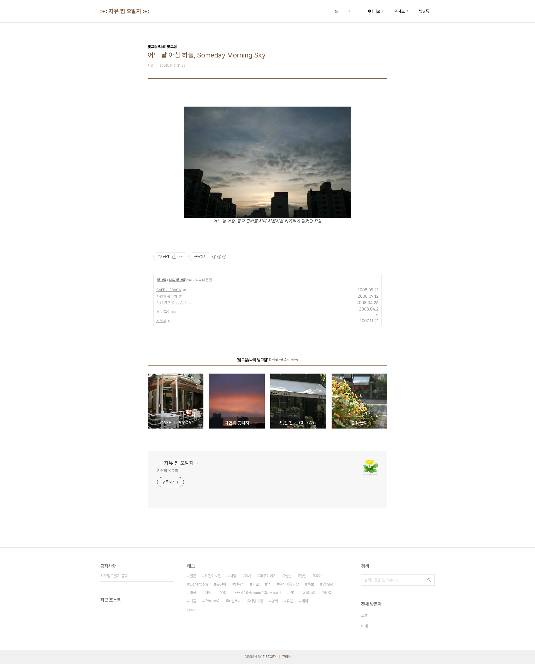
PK (292, 592)
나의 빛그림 (177, 280)
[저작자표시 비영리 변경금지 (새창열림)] (219, 256)
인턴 (303, 576)
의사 (248, 576)
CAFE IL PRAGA (168, 290)
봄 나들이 (163, 311)
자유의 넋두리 (167, 470)
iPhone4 (212, 601)
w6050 (309, 592)
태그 (352, 11)
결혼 (192, 576)
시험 (233, 576)
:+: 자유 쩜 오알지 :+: (124, 11)
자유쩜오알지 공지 (114, 576)
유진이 (221, 584)
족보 (310, 584)
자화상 (161, 321)
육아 (318, 576)
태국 (192, 592)
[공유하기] (174, 256)
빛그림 (161, 280)
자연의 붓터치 (166, 296)
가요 (255, 584)
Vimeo (328, 584)
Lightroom (198, 584)
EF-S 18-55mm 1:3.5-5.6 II (258, 592)
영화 (274, 601)
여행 (208, 592)
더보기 (191, 610)
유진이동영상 (289, 584)
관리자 (286, 657)
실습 (288, 576)
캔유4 (239, 584)
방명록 (424, 11)
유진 (289, 601)
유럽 (223, 592)
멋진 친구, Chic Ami (171, 302)
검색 (429, 580)
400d (329, 592)
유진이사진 (213, 576)
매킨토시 (234, 601)
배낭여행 (256, 601)
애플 (192, 601)
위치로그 (401, 11)
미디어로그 (375, 11)
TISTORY (269, 657)
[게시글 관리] (181, 256)
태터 (304, 601)
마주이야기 (268, 576)
